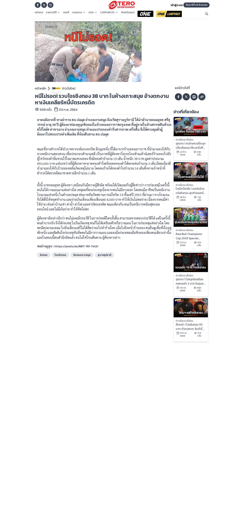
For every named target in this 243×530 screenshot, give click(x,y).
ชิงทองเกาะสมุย (82, 255)
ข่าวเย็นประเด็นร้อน (184, 139)
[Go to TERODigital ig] (50, 5)
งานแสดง (77, 12)
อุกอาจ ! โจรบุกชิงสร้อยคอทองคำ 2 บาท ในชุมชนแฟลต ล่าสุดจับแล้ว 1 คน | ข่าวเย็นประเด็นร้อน (190, 281)
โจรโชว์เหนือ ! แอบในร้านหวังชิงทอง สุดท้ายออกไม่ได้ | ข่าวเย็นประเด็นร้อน (190, 190)
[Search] (206, 14)
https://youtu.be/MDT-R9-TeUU (76, 246)
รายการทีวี (51, 12)
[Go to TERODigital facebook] (38, 5)
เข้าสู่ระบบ (177, 5)
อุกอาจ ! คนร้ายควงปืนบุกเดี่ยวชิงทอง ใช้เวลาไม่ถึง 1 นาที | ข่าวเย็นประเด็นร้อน (190, 145)
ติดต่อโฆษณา (128, 12)
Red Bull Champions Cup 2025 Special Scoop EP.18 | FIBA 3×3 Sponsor (190, 236)
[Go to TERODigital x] (44, 5)
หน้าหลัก (40, 88)
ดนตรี (66, 12)
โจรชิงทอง (60, 255)
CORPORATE (107, 12)
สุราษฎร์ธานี (104, 255)
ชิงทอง (43, 255)
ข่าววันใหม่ (68, 88)
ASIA (91, 12)
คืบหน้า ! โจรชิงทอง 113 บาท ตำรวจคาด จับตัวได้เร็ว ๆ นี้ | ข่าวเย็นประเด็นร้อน (190, 326)
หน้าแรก (39, 12)
